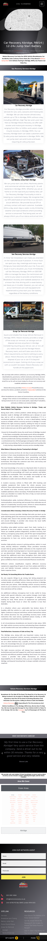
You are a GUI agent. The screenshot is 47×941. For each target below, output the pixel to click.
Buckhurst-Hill (19, 798)
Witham (34, 817)
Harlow (27, 802)
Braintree (13, 815)
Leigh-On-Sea (27, 813)
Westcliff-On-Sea (34, 813)
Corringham (34, 804)
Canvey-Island (20, 800)
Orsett (27, 800)
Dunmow (19, 817)
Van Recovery (18, 51)
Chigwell (19, 815)
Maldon (27, 815)
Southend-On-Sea (34, 800)
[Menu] (41, 3)
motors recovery (8, 703)
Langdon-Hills (12, 809)
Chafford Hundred (27, 798)
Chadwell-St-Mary (13, 796)
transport (21, 710)
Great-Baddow (20, 809)
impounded (32, 390)
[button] (2, 753)
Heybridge (27, 817)
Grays (27, 796)
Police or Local (27, 388)
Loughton (27, 811)
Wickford (34, 815)
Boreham (20, 804)
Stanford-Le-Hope (34, 802)
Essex (34, 819)
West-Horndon (13, 802)
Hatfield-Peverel (20, 811)
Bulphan (12, 804)
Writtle (20, 813)
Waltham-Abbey (34, 809)
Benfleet (12, 813)
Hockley (27, 804)
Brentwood (13, 819)
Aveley (34, 798)
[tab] (23, 788)
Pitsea (13, 811)
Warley (20, 796)
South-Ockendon (34, 796)
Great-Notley (12, 817)
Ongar (27, 819)
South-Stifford (12, 800)
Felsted (20, 819)
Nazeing (34, 811)
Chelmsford (20, 802)
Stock (27, 809)
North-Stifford (12, 798)
